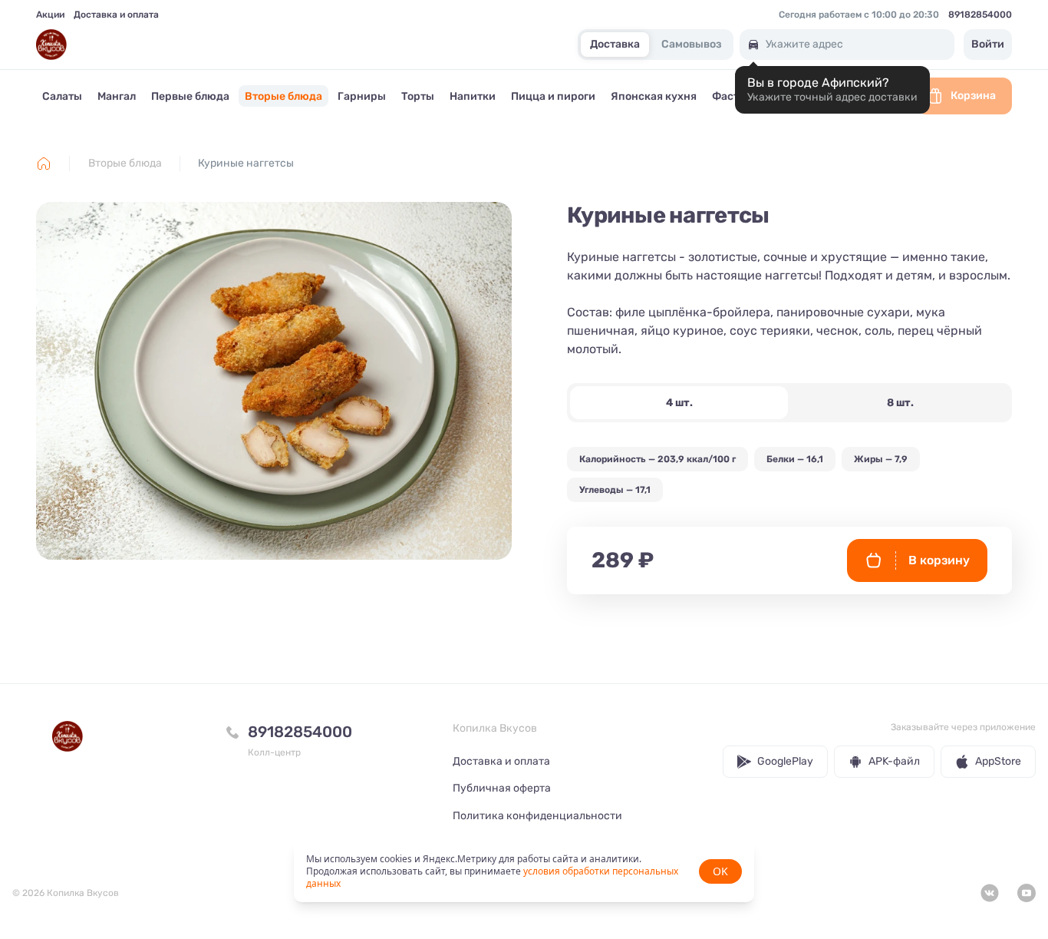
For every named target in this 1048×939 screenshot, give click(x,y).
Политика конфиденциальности (537, 815)
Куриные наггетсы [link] (246, 163)
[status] (524, 871)
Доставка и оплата (116, 14)
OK (720, 871)
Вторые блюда (125, 163)
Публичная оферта (502, 788)
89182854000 (980, 14)
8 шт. (900, 402)
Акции (50, 14)
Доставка (615, 44)
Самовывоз (691, 44)
